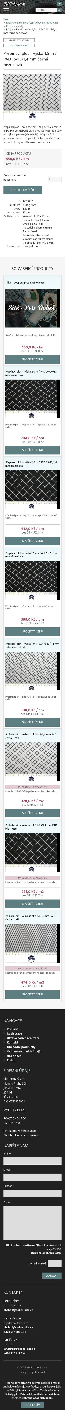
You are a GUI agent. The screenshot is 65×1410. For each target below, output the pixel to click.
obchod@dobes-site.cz (18, 1310)
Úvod (6, 19)
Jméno (7, 1153)
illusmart (39, 1372)
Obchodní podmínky (21, 1047)
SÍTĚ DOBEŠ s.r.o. (37, 1367)
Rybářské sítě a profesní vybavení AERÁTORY (32, 23)
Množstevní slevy (19, 45)
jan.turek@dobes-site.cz (19, 1349)
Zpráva (7, 1202)
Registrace (14, 1033)
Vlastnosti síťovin (19, 40)
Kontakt (12, 1042)
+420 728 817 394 (14, 1353)
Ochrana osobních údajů (24, 1051)
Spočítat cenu (32, 359)
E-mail (7, 1170)
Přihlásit (13, 1029)
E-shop (11, 1060)
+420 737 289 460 (14, 1332)
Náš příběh (14, 1056)
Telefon (8, 1186)
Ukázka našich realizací (23, 1038)
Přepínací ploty (14, 26)
